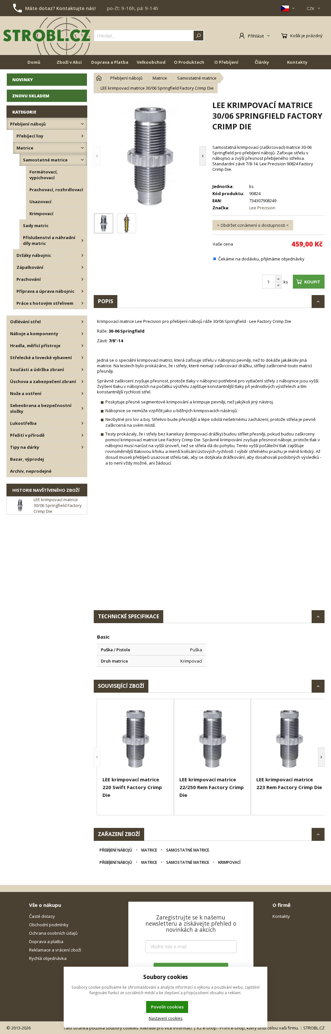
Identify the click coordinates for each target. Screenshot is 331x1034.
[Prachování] (82, 279)
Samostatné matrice (187, 850)
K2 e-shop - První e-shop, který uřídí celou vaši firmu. (248, 1028)
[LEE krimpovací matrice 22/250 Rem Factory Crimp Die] (212, 739)
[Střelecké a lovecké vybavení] (82, 357)
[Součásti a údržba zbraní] (82, 369)
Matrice (149, 850)
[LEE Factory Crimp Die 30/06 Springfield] (150, 156)
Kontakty (297, 62)
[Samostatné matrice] (82, 160)
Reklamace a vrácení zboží (55, 950)
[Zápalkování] (82, 267)
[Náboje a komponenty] (82, 333)
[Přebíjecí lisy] (82, 136)
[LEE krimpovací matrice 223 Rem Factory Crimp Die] (289, 739)
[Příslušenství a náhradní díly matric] (82, 240)
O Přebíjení (226, 62)
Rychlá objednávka (48, 958)
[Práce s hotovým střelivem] (82, 303)
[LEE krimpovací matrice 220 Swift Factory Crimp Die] (135, 739)
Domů (33, 62)
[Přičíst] (278, 278)
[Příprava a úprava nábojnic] (82, 291)
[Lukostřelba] (82, 423)
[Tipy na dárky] (82, 447)
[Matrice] (82, 148)
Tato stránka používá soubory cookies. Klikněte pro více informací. (128, 1028)
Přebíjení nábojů (116, 850)
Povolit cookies (167, 1007)
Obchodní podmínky (49, 925)
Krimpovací (229, 862)
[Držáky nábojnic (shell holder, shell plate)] (82, 255)
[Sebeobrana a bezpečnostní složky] (82, 408)
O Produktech (189, 62)
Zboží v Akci (69, 62)
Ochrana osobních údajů (53, 933)
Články (262, 62)
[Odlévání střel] (82, 321)
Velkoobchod (151, 62)
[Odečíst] (278, 285)
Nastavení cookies (166, 1018)
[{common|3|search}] (198, 35)
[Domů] (99, 78)
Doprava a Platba (109, 62)
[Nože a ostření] (82, 393)
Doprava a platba (46, 941)
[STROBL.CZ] (47, 35)
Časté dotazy (42, 916)
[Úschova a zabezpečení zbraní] (82, 381)
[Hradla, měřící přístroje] (82, 345)
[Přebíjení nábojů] (82, 124)
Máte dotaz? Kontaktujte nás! (60, 8)
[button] (106, 156)
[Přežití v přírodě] (82, 435)
